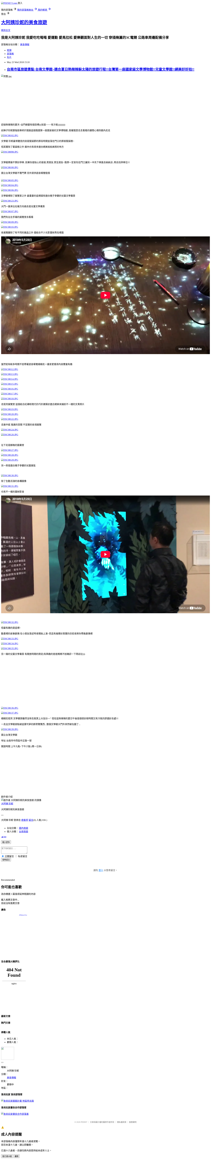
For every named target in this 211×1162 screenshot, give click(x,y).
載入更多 (6, 842)
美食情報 (24, 44)
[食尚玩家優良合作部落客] (15, 1114)
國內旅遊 (23, 828)
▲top (3, 836)
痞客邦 (24, 820)
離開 (16, 1156)
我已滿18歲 (7, 1156)
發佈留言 (6, 860)
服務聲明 (133, 1122)
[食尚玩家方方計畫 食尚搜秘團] (17, 1101)
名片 (9, 57)
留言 (31, 820)
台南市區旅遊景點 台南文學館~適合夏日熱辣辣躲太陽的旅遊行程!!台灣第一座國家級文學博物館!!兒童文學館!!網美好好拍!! (100, 69)
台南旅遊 (23, 831)
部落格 (10, 54)
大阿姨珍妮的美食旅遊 (24, 22)
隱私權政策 (121, 1122)
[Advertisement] (87, 100)
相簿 (9, 50)
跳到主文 (5, 30)
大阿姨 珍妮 (7, 803)
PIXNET (84, 1122)
